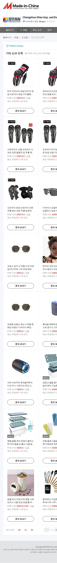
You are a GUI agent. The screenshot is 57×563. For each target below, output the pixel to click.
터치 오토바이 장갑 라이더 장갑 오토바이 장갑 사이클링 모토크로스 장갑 (20, 94)
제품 (25, 29)
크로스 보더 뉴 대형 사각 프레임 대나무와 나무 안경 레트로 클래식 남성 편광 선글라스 (20, 269)
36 (25, 529)
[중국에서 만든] (21, 5)
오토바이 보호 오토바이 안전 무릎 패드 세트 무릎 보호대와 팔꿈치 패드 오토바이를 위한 (20, 210)
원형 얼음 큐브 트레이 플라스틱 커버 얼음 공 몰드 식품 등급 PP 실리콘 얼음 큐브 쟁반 (20, 443)
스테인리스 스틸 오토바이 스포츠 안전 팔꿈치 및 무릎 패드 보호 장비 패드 (20, 152)
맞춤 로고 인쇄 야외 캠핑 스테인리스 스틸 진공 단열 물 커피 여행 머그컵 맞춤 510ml (20, 502)
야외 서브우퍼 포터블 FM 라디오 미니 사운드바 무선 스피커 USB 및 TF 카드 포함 (20, 385)
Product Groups (15, 45)
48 (32, 529)
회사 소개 (37, 29)
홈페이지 (10, 29)
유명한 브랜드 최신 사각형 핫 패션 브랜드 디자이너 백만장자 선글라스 (20, 327)
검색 (49, 29)
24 (19, 530)
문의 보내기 (20, 111)
